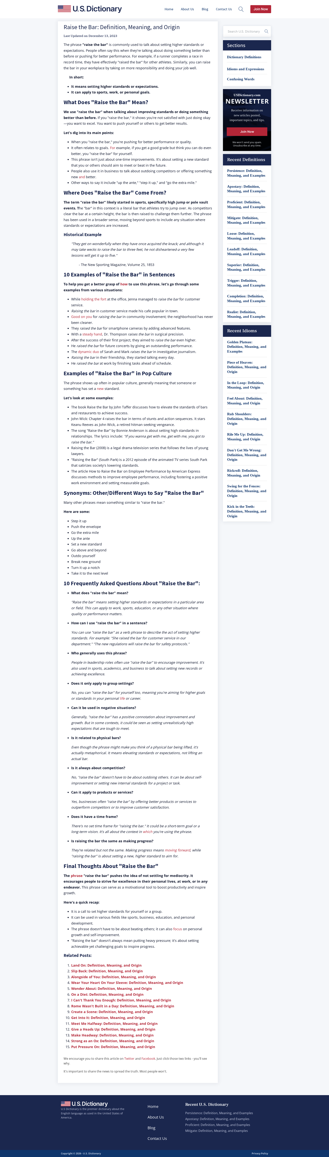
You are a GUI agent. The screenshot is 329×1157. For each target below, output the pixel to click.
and (82, 177)
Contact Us (224, 9)
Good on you (81, 316)
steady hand (92, 334)
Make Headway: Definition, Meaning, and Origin (112, 1035)
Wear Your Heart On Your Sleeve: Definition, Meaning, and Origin (127, 982)
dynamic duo (88, 351)
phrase (77, 875)
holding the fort (93, 299)
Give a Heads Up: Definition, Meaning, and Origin (113, 1029)
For (112, 147)
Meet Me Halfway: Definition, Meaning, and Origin (114, 1023)
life (122, 698)
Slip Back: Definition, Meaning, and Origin (107, 971)
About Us (187, 9)
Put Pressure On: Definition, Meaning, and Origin (113, 1046)
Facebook (148, 1058)
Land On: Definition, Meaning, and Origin (106, 965)
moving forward (177, 850)
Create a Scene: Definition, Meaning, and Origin (112, 1011)
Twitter (129, 1058)
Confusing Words (240, 79)
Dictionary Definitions (244, 57)
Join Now (261, 9)
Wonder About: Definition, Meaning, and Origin (111, 988)
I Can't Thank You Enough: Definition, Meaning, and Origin (121, 1000)
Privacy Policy (260, 1153)
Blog (205, 9)
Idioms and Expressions (245, 69)
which (147, 831)
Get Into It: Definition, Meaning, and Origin (108, 1017)
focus (177, 929)
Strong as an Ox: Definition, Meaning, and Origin (112, 1041)
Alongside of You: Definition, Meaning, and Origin (113, 977)
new (100, 388)
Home (168, 9)
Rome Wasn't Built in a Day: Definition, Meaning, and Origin (122, 1006)
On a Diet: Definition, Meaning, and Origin (107, 994)
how (124, 284)
